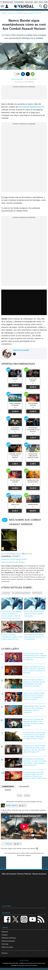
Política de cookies (7, 947)
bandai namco (37, 593)
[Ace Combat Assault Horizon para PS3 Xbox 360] (9, 540)
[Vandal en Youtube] (32, 919)
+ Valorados (23, 786)
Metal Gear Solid (8, 2)
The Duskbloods (19, 2)
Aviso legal (5, 944)
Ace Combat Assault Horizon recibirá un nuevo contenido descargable (34, 613)
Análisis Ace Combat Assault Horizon (14, 559)
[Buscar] (40, 6)
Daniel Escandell (17, 79)
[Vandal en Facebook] (7, 919)
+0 (24, 805)
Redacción (5, 931)
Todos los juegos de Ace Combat (13, 562)
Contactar (4, 935)
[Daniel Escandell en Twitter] (14, 354)
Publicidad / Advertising (9, 938)
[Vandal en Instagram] (24, 919)
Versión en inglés (24, 960)
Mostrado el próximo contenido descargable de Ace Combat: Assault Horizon (12, 637)
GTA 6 (36, 2)
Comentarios (8, 786)
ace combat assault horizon (21, 593)
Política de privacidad (8, 941)
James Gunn (29, 2)
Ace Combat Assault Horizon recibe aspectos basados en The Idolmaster (34, 637)
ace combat (6, 593)
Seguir (5, 520)
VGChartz (4, 953)
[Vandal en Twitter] (15, 919)
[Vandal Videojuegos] (24, 6)
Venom (41, 2)
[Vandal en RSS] (40, 919)
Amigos (8, 790)
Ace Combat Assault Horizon (31, 107)
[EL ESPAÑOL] (45, 6)
